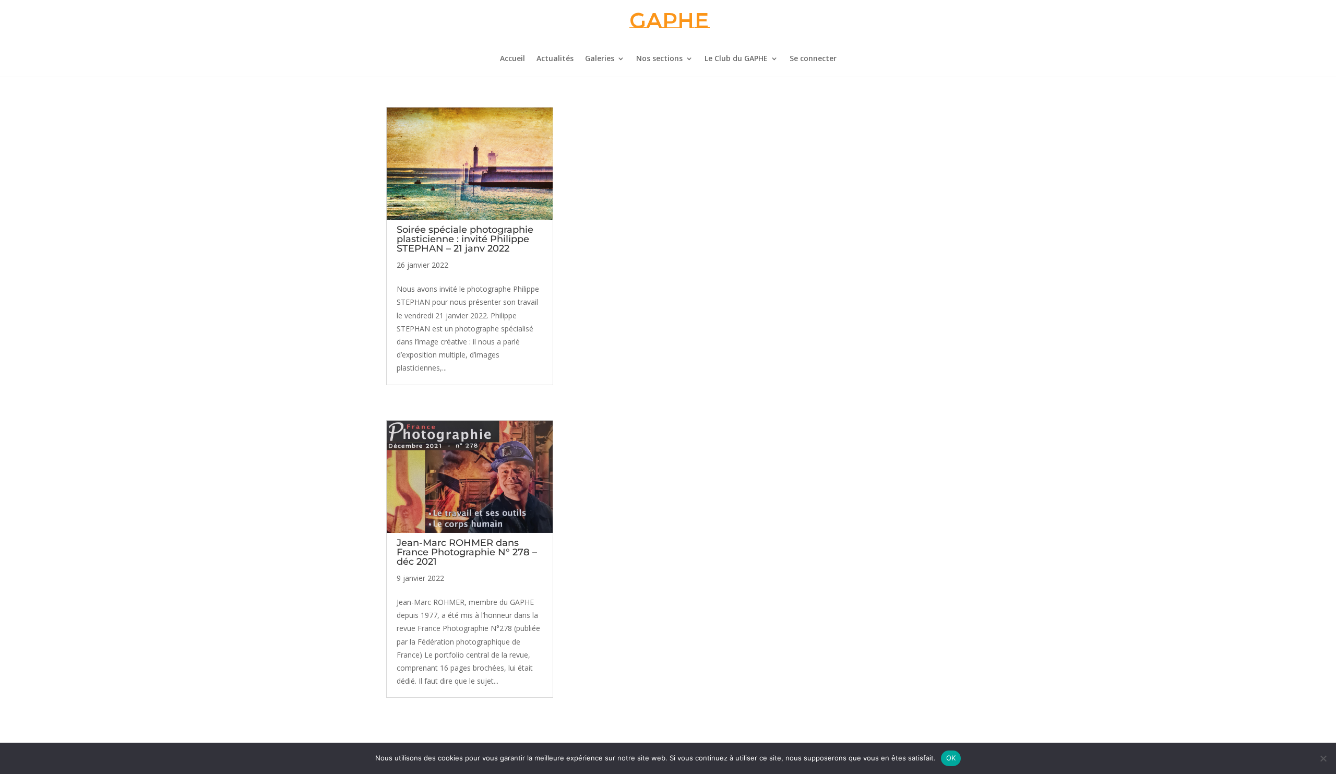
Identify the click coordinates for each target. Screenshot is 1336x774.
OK (951, 758)
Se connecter (813, 59)
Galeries (599, 59)
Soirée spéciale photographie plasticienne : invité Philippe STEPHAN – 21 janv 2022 (465, 239)
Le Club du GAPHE (736, 59)
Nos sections (659, 59)
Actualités (555, 59)
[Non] (1323, 758)
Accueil (512, 59)
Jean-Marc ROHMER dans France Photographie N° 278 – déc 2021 (467, 552)
